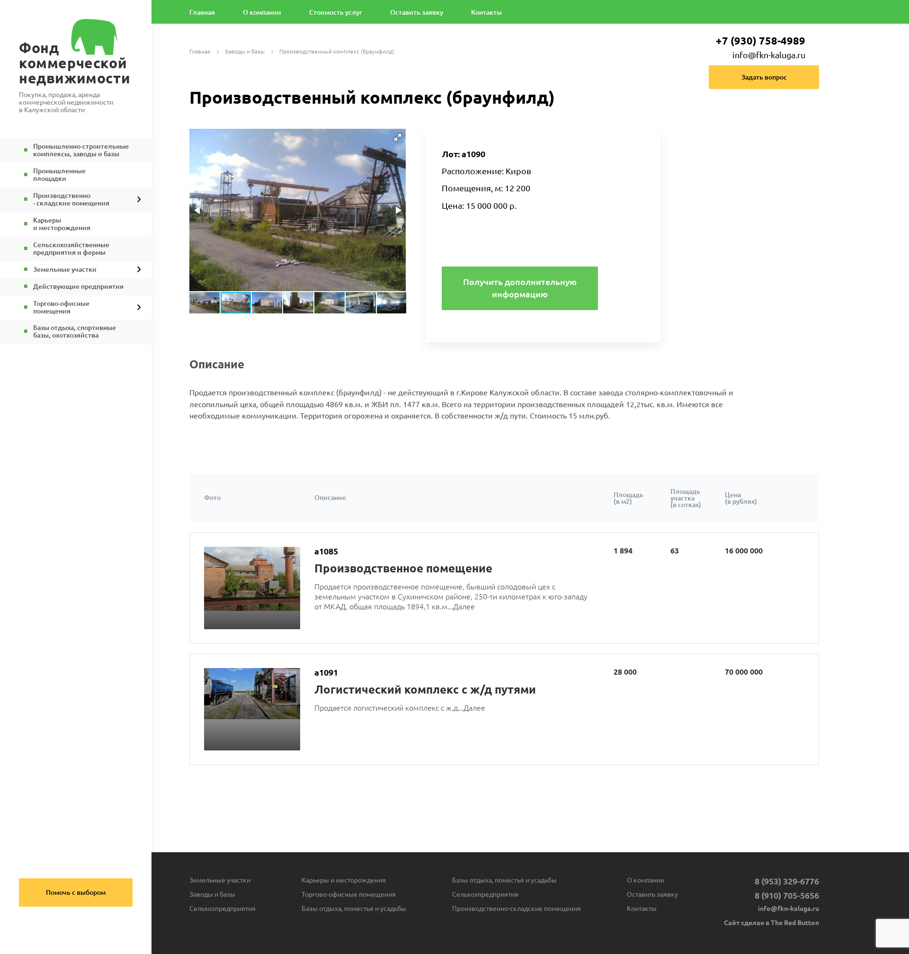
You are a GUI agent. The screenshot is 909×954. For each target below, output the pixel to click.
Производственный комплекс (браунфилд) (336, 51)
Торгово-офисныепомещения (61, 307)
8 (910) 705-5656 (787, 895)
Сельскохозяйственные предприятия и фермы (71, 248)
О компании (262, 12)
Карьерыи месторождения (61, 224)
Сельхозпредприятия (222, 908)
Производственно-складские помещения (516, 908)
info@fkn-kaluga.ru (768, 55)
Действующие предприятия (78, 286)
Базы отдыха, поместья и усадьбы (354, 908)
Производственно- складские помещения (71, 199)
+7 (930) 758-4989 (760, 40)
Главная (202, 12)
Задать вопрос (764, 77)
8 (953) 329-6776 (787, 881)
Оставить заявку (416, 12)
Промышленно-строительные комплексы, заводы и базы (81, 150)
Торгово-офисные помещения (349, 894)
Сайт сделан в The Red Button (771, 922)
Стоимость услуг (335, 12)
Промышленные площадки (59, 175)
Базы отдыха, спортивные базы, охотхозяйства (74, 331)
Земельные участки (65, 269)
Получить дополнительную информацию (520, 288)
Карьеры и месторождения (344, 880)
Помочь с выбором (76, 892)
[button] (397, 137)
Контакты (486, 12)
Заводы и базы (245, 51)
